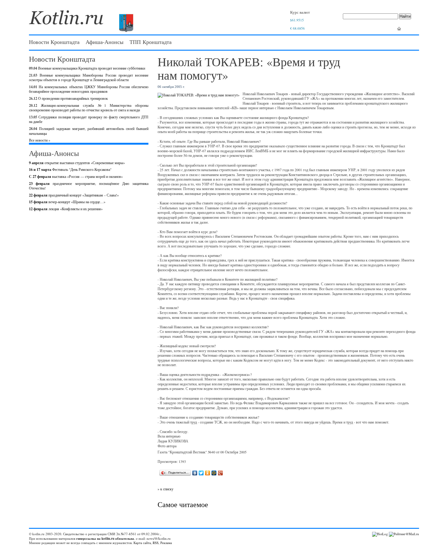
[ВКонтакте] (195, 473)
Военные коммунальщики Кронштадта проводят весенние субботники (91, 68)
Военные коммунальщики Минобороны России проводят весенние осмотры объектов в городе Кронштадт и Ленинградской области (88, 77)
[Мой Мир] (214, 473)
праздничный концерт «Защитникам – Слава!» (74, 195)
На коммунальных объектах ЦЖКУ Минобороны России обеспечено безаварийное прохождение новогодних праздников (88, 89)
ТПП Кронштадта (151, 41)
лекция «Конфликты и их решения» (66, 208)
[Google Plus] (220, 473)
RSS (155, 542)
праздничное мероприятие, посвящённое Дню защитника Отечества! (88, 186)
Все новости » (39, 140)
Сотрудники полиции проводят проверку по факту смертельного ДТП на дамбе (88, 119)
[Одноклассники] (207, 473)
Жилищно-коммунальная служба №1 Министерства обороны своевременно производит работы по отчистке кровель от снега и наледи (88, 108)
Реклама (166, 542)
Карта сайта (142, 542)
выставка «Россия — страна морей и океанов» (76, 176)
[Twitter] (201, 473)
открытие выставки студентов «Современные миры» (77, 162)
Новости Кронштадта (54, 41)
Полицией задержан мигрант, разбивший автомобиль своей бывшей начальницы (88, 131)
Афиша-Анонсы (104, 41)
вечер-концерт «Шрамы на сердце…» (67, 201)
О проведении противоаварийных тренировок (73, 98)
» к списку (165, 488)
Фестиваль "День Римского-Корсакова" (70, 169)
